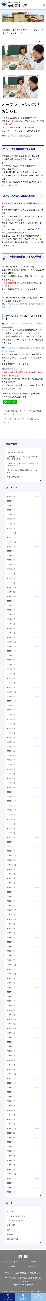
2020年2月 (11, 846)
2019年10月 (11, 865)
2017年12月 (11, 965)
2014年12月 (11, 1128)
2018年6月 (11, 937)
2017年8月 (11, 983)
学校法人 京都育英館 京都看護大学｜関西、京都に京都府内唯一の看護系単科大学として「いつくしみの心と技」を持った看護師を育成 (14, 5)
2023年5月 (11, 674)
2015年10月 (11, 1083)
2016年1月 (11, 1069)
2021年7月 (11, 769)
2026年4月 (11, 515)
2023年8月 (11, 660)
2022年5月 (11, 724)
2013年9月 (11, 1183)
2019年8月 (11, 874)
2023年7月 (11, 665)
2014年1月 (11, 1169)
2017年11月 (11, 969)
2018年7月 (11, 933)
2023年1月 (11, 687)
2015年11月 (11, 1078)
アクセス (34, 1262)
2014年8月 (11, 1147)
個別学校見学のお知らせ (16, 452)
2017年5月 (11, 997)
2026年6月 (11, 505)
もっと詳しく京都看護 (23, 1298)
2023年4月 (11, 678)
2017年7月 (11, 987)
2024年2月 (11, 633)
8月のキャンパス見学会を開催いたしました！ (22, 471)
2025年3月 (11, 574)
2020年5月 (11, 833)
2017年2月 (11, 1010)
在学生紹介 (11, 1225)
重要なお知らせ (13, 1239)
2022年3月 (11, 733)
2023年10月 (11, 651)
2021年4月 (11, 783)
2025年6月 (11, 560)
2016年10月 (11, 1028)
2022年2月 (11, 737)
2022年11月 (11, 696)
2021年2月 (11, 792)
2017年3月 (11, 1006)
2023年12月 (11, 642)
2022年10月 (11, 701)
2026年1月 (11, 528)
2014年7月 (11, 1151)
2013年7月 (11, 1187)
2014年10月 (11, 1137)
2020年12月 (11, 801)
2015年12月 (11, 1074)
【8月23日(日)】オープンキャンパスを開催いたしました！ (22, 458)
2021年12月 (11, 746)
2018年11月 (11, 915)
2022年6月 (11, 719)
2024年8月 (11, 606)
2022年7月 (11, 715)
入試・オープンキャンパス (17, 1221)
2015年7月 (11, 1097)
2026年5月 (11, 510)
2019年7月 (11, 878)
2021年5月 (11, 778)
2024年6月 (11, 615)
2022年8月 (11, 710)
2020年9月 (11, 815)
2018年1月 (11, 960)
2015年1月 (11, 1124)
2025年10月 (11, 542)
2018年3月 (11, 951)
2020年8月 (11, 819)
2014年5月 (11, 1160)
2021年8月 (11, 765)
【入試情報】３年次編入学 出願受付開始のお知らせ (22, 465)
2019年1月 (11, 906)
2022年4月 (11, 728)
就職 (8, 1230)
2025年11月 (11, 537)
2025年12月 (11, 533)
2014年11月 (11, 1133)
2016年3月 (11, 1060)
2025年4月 (11, 569)
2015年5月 (11, 1106)
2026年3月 (11, 519)
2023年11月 (11, 646)
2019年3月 (11, 896)
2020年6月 (11, 828)
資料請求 (12, 1266)
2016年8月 (11, 1037)
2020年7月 (11, 824)
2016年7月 (11, 1042)
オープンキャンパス (8, 1298)
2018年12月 (11, 910)
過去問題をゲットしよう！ (15, 369)
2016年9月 (11, 1033)
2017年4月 (11, 1001)
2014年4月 (11, 1165)
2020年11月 (11, 806)
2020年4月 (11, 837)
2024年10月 (11, 596)
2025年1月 (11, 583)
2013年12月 (11, 1174)
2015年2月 (11, 1119)
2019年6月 (11, 883)
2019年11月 (11, 860)
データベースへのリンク (16, 1216)
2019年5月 (11, 887)
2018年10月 (11, 919)
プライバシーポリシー (12, 1262)
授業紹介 (10, 1234)
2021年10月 (11, 756)
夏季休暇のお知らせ (14, 477)
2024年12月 (11, 587)
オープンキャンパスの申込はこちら (19, 136)
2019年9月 (11, 869)
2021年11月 (11, 751)
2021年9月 (11, 760)
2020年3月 (11, 842)
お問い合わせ (34, 1266)
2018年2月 (11, 956)
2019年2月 (11, 901)
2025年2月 (11, 578)
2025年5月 (11, 565)
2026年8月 (11, 496)
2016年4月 (11, 1056)
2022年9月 (11, 706)
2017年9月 (11, 978)
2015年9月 (11, 1087)
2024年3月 (11, 628)
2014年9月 (11, 1142)
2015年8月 (11, 1092)
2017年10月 (11, 974)
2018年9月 (11, 924)
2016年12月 (11, 1019)
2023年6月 (11, 669)
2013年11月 (11, 1178)
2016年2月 (11, 1065)
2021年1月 (11, 796)
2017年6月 (11, 992)
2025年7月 (11, 555)
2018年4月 (11, 947)
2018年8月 (11, 928)
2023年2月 (11, 683)
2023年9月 (11, 656)
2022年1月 (11, 742)
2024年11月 (11, 592)
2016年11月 (11, 1024)
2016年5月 (11, 1051)
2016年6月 (11, 1047)
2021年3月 (11, 787)
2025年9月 (11, 546)
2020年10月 (11, 810)
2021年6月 (11, 774)
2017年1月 (11, 1015)
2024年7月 (11, 610)
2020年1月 (11, 851)
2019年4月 (11, 892)
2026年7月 (11, 501)
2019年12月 (11, 856)
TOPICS (10, 1212)
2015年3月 (11, 1115)
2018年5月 (11, 942)
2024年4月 (11, 624)
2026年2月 (11, 524)
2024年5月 (11, 619)
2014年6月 (11, 1156)
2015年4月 (11, 1110)
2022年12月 (11, 692)
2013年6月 (11, 1192)
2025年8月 (11, 551)
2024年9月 (11, 601)
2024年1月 (11, 637)
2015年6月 (11, 1101)
